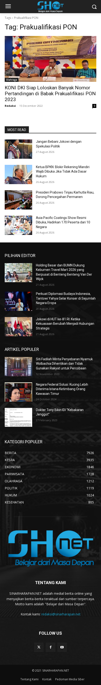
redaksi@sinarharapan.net (61, 614)
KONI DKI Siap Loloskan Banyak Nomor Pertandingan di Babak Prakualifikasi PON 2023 (50, 93)
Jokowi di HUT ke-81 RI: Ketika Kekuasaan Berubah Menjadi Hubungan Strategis (65, 323)
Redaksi (10, 105)
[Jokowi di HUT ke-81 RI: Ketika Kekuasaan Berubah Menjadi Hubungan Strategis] (18, 326)
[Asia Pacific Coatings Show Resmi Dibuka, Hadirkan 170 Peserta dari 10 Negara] (18, 225)
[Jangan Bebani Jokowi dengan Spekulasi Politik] (18, 149)
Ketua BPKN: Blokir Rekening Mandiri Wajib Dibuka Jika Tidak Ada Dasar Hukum (62, 171)
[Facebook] (50, 647)
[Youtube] (62, 647)
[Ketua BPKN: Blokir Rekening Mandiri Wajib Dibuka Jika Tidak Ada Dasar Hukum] (18, 174)
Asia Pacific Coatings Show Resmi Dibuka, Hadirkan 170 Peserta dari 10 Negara (63, 222)
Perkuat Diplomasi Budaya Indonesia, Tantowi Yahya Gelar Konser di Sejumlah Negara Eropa (66, 298)
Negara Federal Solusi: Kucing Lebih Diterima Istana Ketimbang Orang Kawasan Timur (62, 389)
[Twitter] (38, 647)
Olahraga (11, 79)
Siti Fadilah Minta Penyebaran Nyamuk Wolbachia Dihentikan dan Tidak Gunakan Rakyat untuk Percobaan (64, 363)
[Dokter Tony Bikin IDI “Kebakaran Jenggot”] (18, 417)
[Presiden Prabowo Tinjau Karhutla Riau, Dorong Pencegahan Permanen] (18, 200)
